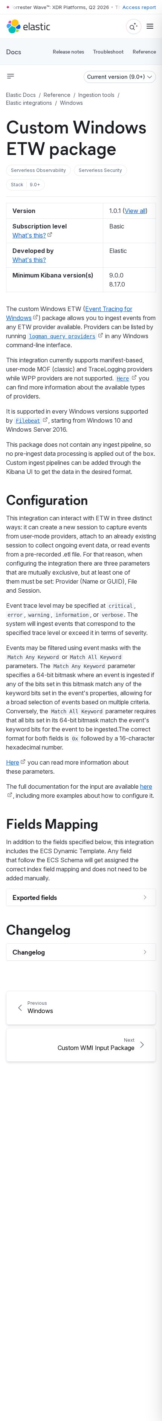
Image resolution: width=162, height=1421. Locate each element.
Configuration (47, 499)
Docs (13, 51)
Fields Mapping (52, 823)
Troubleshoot (108, 51)
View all (135, 211)
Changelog (38, 929)
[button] (38, 170)
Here (12, 762)
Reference (144, 51)
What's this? (29, 235)
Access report (139, 7)
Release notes (68, 51)
